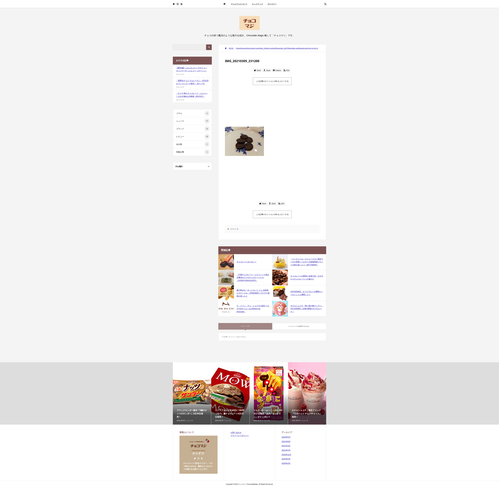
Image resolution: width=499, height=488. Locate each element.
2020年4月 (286, 463)
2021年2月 (286, 450)
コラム (192, 113)
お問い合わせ (236, 432)
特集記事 (192, 152)
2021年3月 (286, 446)
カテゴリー (272, 4)
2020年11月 (286, 455)
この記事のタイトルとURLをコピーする (272, 81)
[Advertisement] (272, 108)
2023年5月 (286, 437)
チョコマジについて (239, 4)
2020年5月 (286, 459)
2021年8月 (286, 441)
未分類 (192, 144)
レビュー (192, 136)
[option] (192, 393)
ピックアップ (257, 4)
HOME (224, 4)
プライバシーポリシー (240, 435)
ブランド (192, 129)
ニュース (192, 121)
